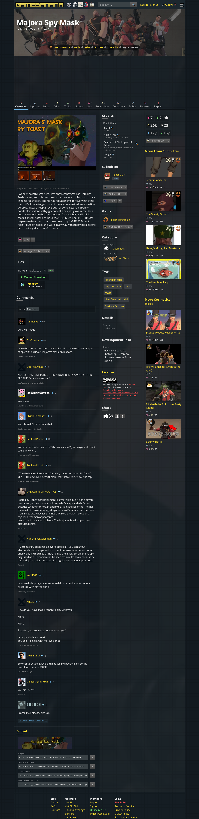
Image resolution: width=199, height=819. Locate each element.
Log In (144, 4)
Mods (77, 47)
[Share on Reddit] (105, 416)
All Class (99, 47)
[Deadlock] (75, 5)
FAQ (53, 806)
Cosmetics (112, 47)
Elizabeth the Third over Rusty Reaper (163, 405)
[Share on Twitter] (111, 416)
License (108, 372)
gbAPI (68, 802)
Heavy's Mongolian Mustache (163, 248)
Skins (87, 47)
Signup (154, 4)
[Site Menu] (181, 4)
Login (93, 802)
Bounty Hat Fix (154, 441)
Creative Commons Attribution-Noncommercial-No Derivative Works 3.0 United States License (120, 394)
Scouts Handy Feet (156, 180)
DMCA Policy (122, 813)
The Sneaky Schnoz (157, 214)
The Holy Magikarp (157, 282)
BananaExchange (75, 810)
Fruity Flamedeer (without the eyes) (163, 368)
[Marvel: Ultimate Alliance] (92, 5)
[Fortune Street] (69, 5)
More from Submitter (162, 151)
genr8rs (69, 813)
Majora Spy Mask (130, 47)
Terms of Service (124, 806)
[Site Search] (133, 4)
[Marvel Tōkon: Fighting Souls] (80, 5)
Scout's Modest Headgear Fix (163, 332)
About (54, 802)
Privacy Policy (122, 810)
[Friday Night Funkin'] (86, 5)
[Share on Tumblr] (122, 416)
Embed (21, 731)
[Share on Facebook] (116, 416)
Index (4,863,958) (100, 813)
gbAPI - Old (71, 806)
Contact (55, 810)
